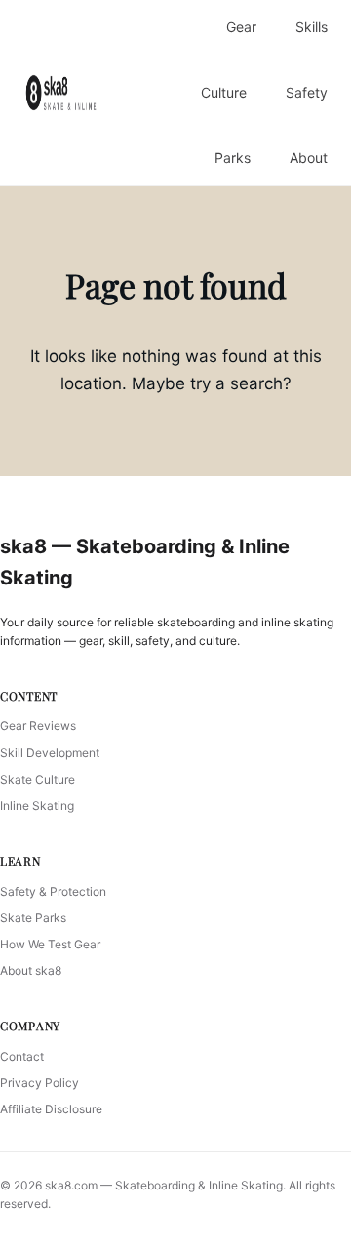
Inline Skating (37, 805)
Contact (22, 1056)
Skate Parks (33, 917)
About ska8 (30, 970)
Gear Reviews (38, 725)
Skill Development (49, 752)
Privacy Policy (39, 1082)
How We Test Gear (50, 944)
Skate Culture (37, 779)
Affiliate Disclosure (51, 1109)
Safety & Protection (53, 891)
